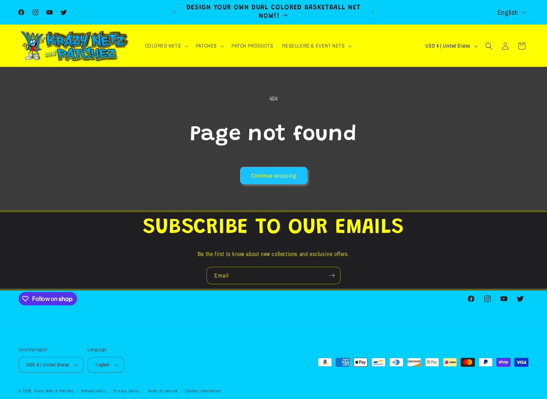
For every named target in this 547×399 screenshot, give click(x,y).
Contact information (203, 390)
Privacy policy (126, 390)
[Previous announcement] (174, 12)
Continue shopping (273, 175)
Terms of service (162, 390)
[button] (166, 45)
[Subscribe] (332, 275)
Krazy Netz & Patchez (54, 390)
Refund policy (93, 390)
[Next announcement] (373, 12)
